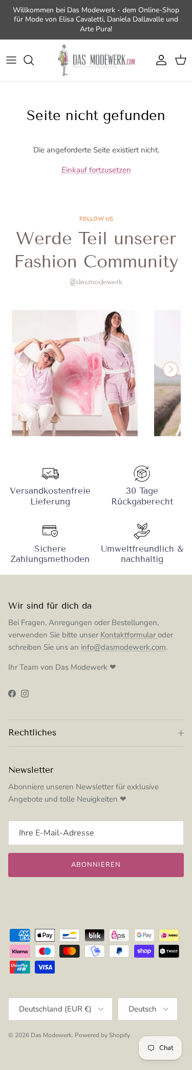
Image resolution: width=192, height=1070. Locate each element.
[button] (170, 369)
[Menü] (11, 60)
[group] (75, 373)
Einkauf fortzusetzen (96, 170)
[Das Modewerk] (96, 60)
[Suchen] (34, 60)
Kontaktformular (129, 635)
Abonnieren (95, 864)
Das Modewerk (51, 1035)
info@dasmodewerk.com (123, 647)
